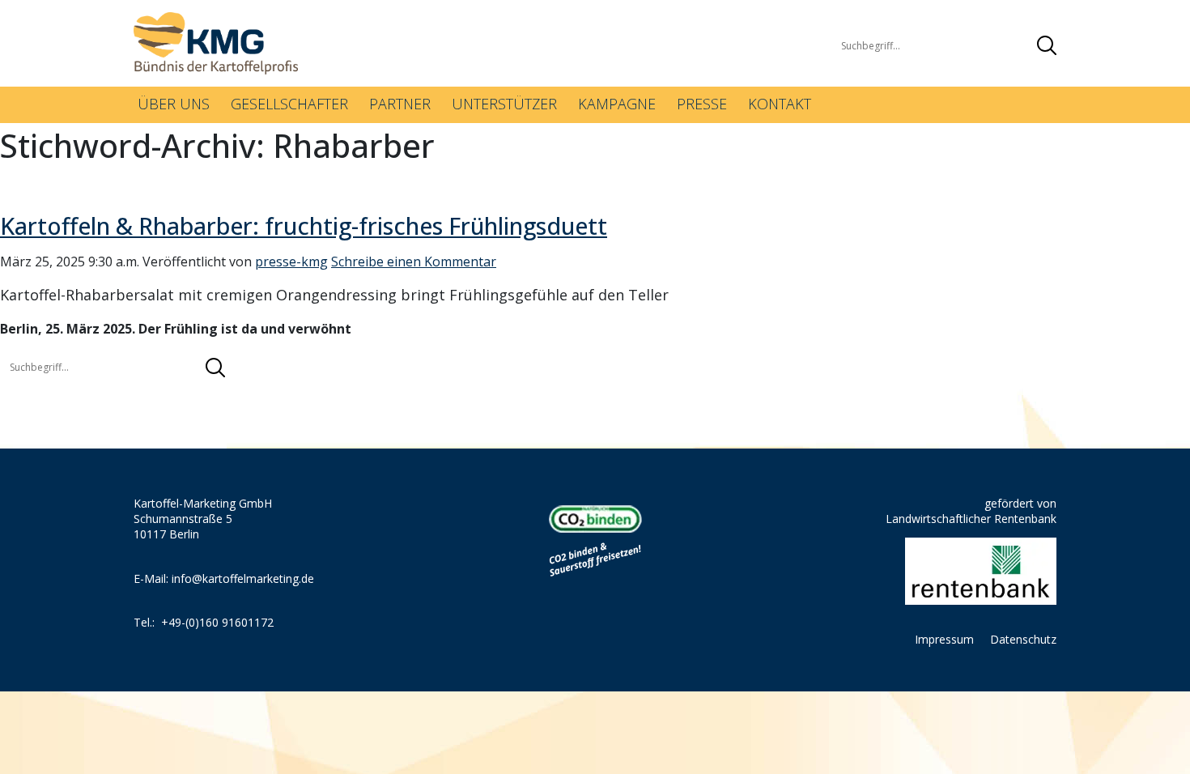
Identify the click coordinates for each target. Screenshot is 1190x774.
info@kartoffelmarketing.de (243, 578)
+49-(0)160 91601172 (217, 622)
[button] (1046, 45)
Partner (400, 103)
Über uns (174, 103)
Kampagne (617, 103)
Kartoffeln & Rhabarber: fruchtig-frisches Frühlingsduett (303, 225)
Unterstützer (504, 103)
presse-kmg (291, 261)
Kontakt (779, 103)
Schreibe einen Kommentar (413, 261)
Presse (702, 103)
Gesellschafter (289, 103)
